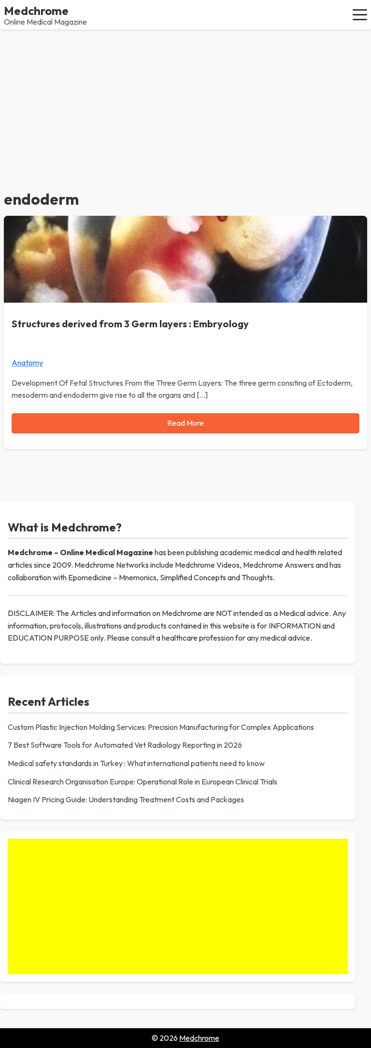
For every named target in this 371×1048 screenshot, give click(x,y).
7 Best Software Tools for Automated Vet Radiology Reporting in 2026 (125, 745)
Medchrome (36, 10)
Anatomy (27, 362)
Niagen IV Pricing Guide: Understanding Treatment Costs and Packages (126, 799)
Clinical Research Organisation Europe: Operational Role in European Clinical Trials (142, 781)
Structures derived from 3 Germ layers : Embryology (130, 324)
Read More (185, 423)
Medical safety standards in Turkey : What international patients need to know (136, 763)
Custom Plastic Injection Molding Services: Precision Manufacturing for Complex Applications (161, 727)
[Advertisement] (185, 101)
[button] (360, 14)
